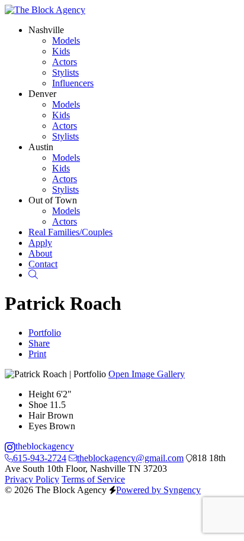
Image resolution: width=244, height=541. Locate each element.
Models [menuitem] (66, 40)
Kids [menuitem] (61, 51)
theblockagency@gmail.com (130, 458)
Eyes (37, 426)
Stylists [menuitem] (65, 72)
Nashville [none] (46, 30)
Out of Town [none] (52, 200)
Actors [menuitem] (64, 62)
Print (37, 354)
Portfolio (44, 333)
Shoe (37, 405)
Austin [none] (40, 147)
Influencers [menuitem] (73, 83)
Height (41, 394)
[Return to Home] (45, 10)
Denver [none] (42, 94)
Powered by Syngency (158, 490)
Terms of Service (93, 479)
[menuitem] (70, 232)
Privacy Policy (32, 479)
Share (39, 343)
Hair (36, 415)
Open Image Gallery (146, 374)
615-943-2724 (39, 458)
